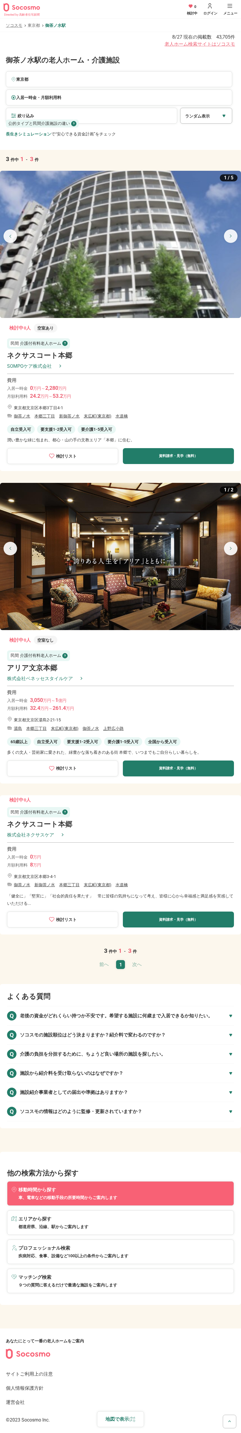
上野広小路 (113, 728)
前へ (104, 964)
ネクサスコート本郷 (39, 355)
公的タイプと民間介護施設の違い (39, 123)
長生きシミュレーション (28, 134)
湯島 (18, 728)
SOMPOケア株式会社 (29, 366)
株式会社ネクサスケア (30, 835)
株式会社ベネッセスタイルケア (40, 678)
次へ (137, 964)
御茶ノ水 (22, 416)
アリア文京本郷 (32, 668)
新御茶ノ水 (69, 416)
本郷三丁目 (44, 416)
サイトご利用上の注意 (29, 1374)
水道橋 (122, 416)
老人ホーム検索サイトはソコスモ (200, 44)
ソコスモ (14, 25)
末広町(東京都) (97, 416)
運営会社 (15, 1402)
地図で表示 (117, 1419)
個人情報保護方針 (24, 1388)
